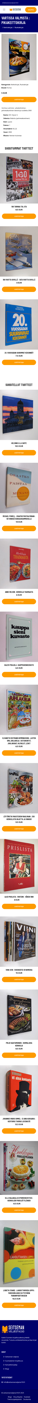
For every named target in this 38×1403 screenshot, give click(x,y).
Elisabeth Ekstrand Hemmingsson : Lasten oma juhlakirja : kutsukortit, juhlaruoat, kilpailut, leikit (19, 741)
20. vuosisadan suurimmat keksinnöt (19, 352)
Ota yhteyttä (17, 1397)
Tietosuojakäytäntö (14, 1399)
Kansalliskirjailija (11, 1365)
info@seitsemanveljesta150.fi (10, 3)
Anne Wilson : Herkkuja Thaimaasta (19, 592)
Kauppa (31, 10)
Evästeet (27, 1397)
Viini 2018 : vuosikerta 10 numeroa (19, 970)
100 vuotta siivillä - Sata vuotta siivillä (19, 279)
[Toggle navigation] (4, 9)
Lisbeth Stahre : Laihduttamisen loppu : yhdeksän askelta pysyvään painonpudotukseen (19, 1293)
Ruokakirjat (19, 27)
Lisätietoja (19, 99)
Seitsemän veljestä (12, 1357)
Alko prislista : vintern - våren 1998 (19, 897)
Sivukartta (27, 1399)
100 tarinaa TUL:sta (19, 206)
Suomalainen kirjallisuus (14, 1361)
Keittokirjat (8, 27)
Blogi (7, 1369)
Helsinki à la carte (19, 443)
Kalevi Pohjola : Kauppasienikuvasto (19, 665)
